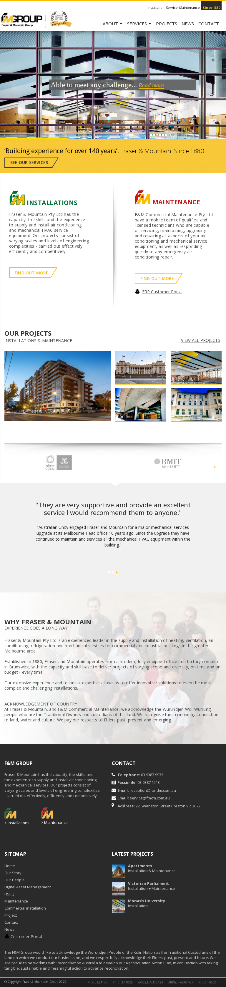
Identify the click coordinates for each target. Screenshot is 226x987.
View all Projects (200, 340)
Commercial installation (25, 908)
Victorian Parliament (148, 883)
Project (10, 915)
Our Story (12, 872)
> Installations (16, 822)
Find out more (32, 273)
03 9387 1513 (148, 782)
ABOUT (110, 24)
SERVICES (137, 24)
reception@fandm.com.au (153, 790)
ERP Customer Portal (162, 291)
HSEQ (9, 894)
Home (9, 865)
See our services (29, 162)
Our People (14, 879)
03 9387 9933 (151, 774)
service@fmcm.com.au (150, 798)
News (188, 24)
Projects (166, 24)
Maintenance (16, 901)
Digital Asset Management (27, 887)
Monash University (146, 900)
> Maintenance (54, 822)
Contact (208, 24)
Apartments (140, 865)
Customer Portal (26, 936)
